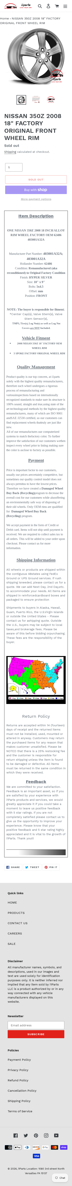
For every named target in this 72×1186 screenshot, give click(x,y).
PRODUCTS (16, 913)
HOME (12, 902)
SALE (12, 944)
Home (4, 18)
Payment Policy (19, 1059)
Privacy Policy (18, 1070)
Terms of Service (20, 1111)
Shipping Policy (19, 1101)
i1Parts (22, 1168)
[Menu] (65, 6)
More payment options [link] (36, 199)
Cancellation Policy (22, 1090)
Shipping (10, 152)
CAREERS (15, 933)
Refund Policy (18, 1080)
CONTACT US (17, 923)
